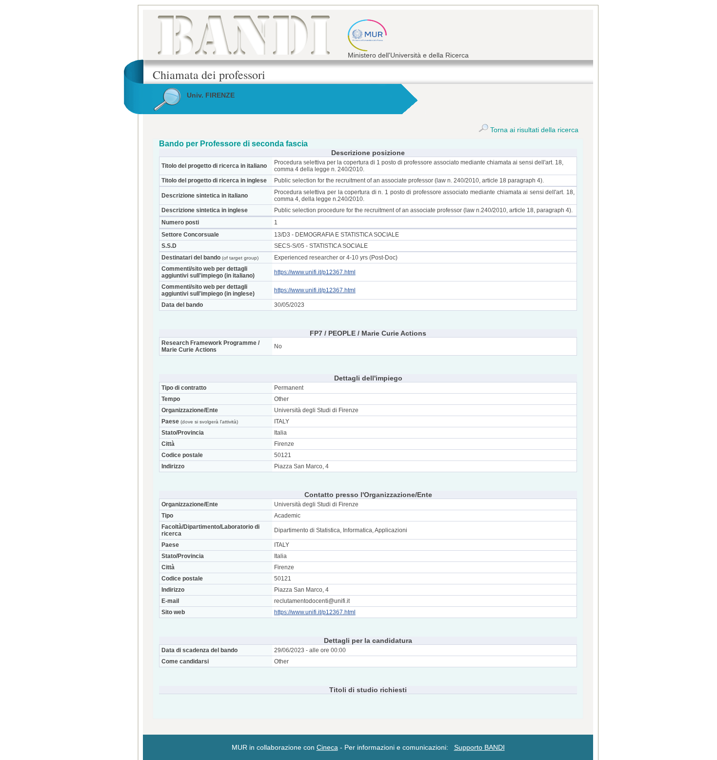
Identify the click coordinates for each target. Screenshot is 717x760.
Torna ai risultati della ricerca (533, 130)
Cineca (327, 747)
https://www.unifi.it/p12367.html (315, 272)
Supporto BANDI (479, 747)
